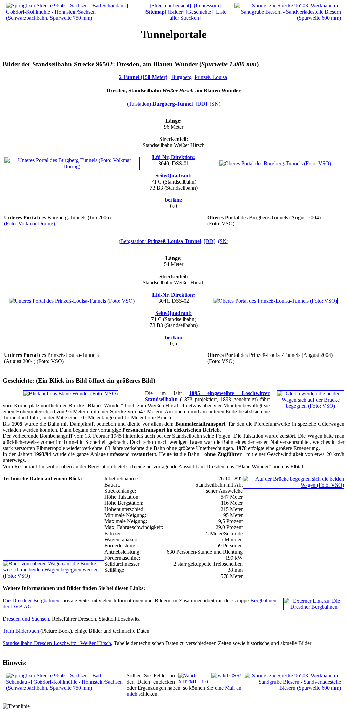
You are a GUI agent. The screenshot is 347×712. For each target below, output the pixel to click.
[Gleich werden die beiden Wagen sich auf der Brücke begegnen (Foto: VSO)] (310, 406)
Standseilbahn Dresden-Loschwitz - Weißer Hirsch (57, 643)
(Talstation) (160, 104)
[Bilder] (176, 12)
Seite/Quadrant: (173, 175)
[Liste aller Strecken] (198, 15)
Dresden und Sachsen (26, 619)
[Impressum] (207, 5)
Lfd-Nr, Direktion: (173, 157)
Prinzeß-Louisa (211, 77)
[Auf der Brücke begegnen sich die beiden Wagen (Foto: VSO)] (293, 485)
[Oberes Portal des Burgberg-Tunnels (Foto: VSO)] (275, 163)
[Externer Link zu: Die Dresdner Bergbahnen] (313, 607)
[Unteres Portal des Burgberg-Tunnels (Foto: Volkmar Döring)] (72, 166)
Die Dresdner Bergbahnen (31, 600)
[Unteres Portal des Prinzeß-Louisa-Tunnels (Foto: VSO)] (72, 301)
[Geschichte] (199, 12)
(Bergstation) (160, 241)
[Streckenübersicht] (170, 5)
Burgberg (181, 77)
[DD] (201, 104)
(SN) (215, 104)
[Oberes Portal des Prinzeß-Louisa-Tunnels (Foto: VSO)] (275, 301)
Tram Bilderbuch (21, 631)
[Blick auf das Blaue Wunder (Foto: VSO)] (70, 393)
